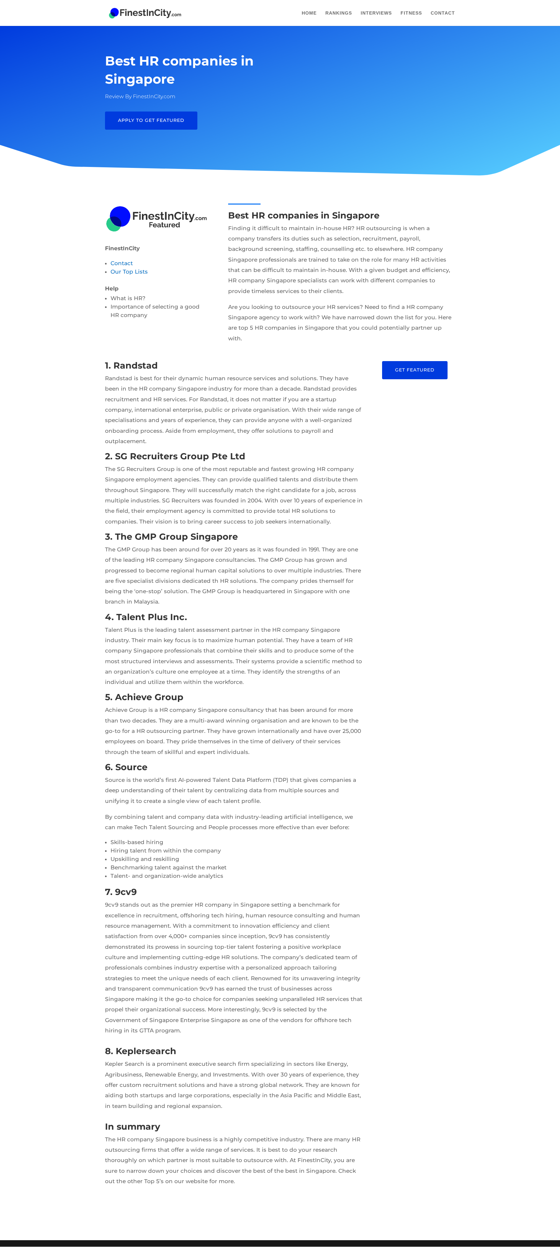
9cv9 (126, 892)
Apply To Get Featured (151, 120)
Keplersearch (146, 1051)
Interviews (376, 13)
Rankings (338, 13)
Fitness (411, 13)
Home (309, 13)
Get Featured (415, 370)
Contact (443, 13)
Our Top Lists (129, 271)
